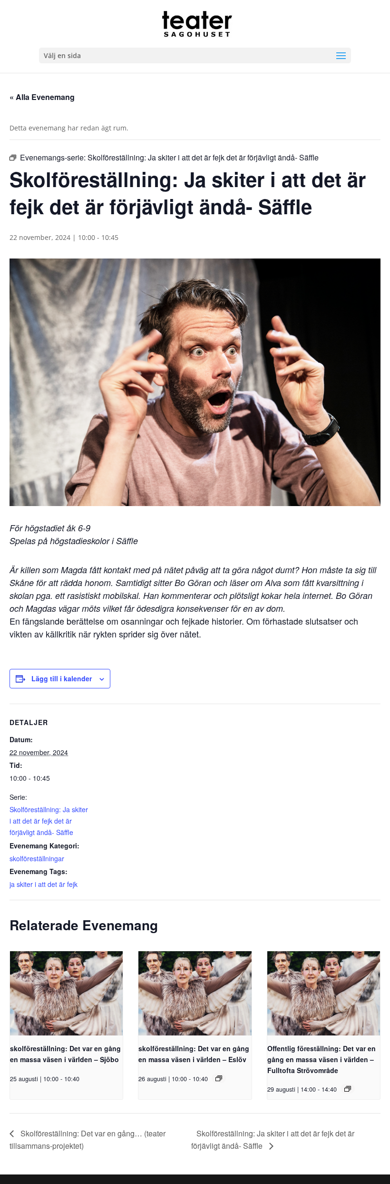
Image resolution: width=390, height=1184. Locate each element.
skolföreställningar (37, 858)
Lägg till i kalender (61, 678)
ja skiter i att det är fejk (44, 884)
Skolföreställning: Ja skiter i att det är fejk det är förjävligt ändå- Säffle (49, 821)
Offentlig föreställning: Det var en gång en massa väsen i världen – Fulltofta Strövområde (321, 1059)
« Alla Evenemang (42, 96)
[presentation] (66, 993)
